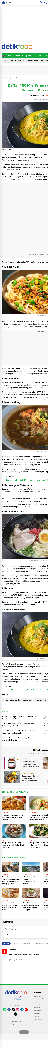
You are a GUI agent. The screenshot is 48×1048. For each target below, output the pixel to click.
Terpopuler (8, 61)
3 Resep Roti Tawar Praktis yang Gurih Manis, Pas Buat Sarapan (12, 817)
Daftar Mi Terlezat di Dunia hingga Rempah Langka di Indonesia (18, 739)
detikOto (37, 1016)
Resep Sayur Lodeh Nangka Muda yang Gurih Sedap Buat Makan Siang (13, 845)
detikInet (37, 1005)
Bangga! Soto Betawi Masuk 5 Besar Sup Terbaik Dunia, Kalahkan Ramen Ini (20, 732)
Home (10, 56)
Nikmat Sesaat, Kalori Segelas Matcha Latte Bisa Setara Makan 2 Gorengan (30, 906)
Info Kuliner (16, 78)
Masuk (43, 2)
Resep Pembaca (28, 56)
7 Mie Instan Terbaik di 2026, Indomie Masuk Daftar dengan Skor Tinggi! (18, 725)
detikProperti (38, 1019)
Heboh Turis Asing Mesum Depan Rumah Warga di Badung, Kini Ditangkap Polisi (10, 880)
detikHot (37, 1008)
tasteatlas (26, 700)
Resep (17, 56)
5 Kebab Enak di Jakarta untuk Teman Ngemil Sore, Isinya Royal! (10, 906)
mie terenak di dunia (11, 700)
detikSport (37, 1010)
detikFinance (38, 1002)
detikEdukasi (38, 999)
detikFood (5, 78)
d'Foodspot (19, 61)
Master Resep (32, 61)
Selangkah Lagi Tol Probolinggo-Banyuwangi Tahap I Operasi (30, 880)
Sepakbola (37, 1013)
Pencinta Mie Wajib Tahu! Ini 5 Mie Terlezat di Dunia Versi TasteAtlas (19, 718)
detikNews (37, 996)
